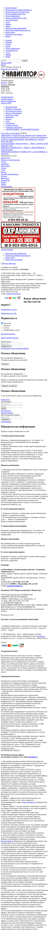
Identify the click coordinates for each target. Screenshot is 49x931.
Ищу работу (5, 166)
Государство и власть (13, 111)
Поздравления (6, 186)
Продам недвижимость (10, 174)
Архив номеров (7, 99)
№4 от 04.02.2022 (10, 133)
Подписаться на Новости (15, 10)
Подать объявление (13, 14)
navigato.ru (41, 636)
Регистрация (6, 411)
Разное (3, 182)
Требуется (5, 164)
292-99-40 (4, 154)
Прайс (7, 26)
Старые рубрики (11, 125)
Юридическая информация (15, 28)
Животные (9, 117)
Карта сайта (10, 32)
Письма (8, 119)
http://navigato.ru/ (29, 802)
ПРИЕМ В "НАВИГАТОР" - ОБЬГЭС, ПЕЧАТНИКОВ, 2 (23, 148)
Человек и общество (13, 109)
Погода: (4, 83)
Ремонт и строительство (10, 160)
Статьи (26, 12)
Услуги (3, 162)
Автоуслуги (5, 158)
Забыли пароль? (7, 413)
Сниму (3, 168)
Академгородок (11, 20)
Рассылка (7, 323)
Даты (7, 121)
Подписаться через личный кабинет (15, 348)
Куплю (3, 172)
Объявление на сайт (9, 313)
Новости (28, 10)
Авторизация (6, 422)
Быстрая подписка (8, 334)
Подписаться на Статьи (14, 12)
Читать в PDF (6, 63)
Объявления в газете (12, 330)
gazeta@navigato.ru (13, 294)
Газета (23, 14)
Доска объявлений (12, 16)
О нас (7, 22)
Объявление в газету (9, 309)
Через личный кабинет (10, 338)
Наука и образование (13, 113)
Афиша (8, 24)
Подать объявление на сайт (16, 18)
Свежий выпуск (7, 97)
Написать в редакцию (13, 34)
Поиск (7, 8)
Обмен (3, 184)
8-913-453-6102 (7, 150)
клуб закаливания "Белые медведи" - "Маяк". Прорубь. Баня (24, 143)
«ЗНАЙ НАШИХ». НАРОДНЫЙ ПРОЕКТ (22, 129)
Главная (13, 8)
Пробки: (4, 85)
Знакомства (5, 180)
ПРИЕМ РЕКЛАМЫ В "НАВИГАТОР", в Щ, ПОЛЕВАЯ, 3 (24, 152)
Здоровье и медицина (13, 127)
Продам (4, 176)
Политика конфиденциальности (17, 30)
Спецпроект (10, 123)
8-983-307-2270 (7, 146)
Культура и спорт (12, 115)
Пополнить (5, 400)
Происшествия (11, 107)
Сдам (3, 170)
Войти (7, 36)
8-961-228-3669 (7, 141)
